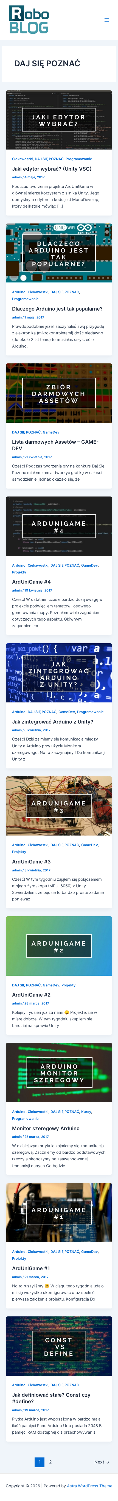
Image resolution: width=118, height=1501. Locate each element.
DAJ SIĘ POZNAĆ (49, 159)
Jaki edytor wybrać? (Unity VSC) (52, 169)
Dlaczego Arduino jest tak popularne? (57, 309)
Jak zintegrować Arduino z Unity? (52, 722)
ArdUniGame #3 (31, 862)
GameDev (51, 432)
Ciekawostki (22, 159)
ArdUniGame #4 (31, 582)
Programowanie (79, 159)
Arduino (19, 292)
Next (101, 1462)
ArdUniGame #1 (31, 1268)
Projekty (19, 572)
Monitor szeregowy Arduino (46, 1128)
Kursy (86, 1112)
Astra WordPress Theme (89, 1485)
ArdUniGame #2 (31, 995)
